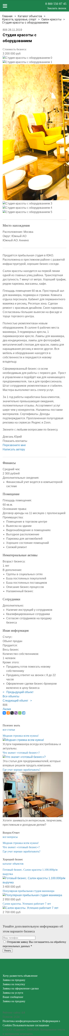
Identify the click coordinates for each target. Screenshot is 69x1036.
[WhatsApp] (19, 713)
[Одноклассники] (8, 713)
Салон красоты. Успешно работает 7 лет (27, 903)
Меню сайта (5, 6)
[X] (12, 713)
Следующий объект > (17, 700)
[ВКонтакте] (4, 713)
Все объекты (11, 696)
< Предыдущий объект (18, 692)
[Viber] (16, 713)
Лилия (7, 709)
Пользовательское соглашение (31, 1025)
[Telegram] (23, 713)
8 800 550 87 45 (55, 3)
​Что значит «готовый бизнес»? (21, 752)
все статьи (9, 729)
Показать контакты (15, 440)
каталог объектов (13, 863)
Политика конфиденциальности (22, 1021)
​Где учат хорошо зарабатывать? (21, 769)
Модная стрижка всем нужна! (21, 735)
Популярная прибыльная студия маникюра (28, 890)
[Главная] (7, 16)
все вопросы (10, 836)
